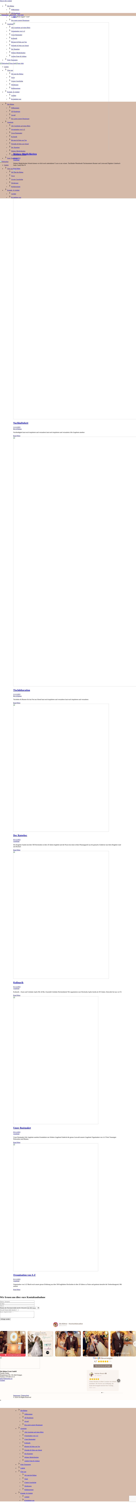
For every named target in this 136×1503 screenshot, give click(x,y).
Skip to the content (6, 1)
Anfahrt (2, 1380)
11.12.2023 (16, 427)
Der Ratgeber (20, 835)
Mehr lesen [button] (92, 1387)
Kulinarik (18, 982)
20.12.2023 (16, 158)
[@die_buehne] (56, 1325)
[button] (86, 1380)
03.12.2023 (16, 839)
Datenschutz (25, 1395)
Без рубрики (17, 429)
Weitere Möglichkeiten (25, 154)
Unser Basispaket (22, 1128)
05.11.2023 (16, 1132)
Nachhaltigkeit (20, 423)
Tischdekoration (21, 690)
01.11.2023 (16, 1279)
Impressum (16, 1395)
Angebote (16, 160)
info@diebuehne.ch (6, 1378)
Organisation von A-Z (24, 1275)
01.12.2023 (16, 987)
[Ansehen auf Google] (91, 1374)
